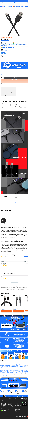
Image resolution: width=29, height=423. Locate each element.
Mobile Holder (21, 374)
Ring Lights (21, 367)
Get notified (15, 77)
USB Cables (17, 286)
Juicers (16, 373)
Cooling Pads (5, 370)
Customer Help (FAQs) (18, 405)
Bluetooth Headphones (9, 364)
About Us (9, 409)
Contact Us (16, 413)
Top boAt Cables (22, 289)
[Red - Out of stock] (4, 73)
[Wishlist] (11, 296)
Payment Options (17, 408)
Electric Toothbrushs (17, 371)
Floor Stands (20, 365)
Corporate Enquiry (10, 406)
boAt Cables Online (25, 287)
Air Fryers (7, 373)
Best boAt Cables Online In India (10, 287)
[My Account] (25, 2)
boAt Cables (21, 287)
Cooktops (4, 373)
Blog (8, 410)
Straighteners (12, 371)
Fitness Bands (21, 366)
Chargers (24, 366)
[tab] (1, 99)
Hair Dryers (8, 371)
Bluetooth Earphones (17, 363)
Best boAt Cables (4, 287)
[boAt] (14, 220)
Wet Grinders (23, 373)
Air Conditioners (3, 372)
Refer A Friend (10, 403)
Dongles (4, 369)
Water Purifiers (24, 372)
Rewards (9, 402)
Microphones (6, 365)
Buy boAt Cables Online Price (9, 289)
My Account (16, 404)
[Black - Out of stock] (2, 73)
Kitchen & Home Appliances (24, 371)
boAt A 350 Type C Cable (17, 287)
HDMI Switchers (12, 374)
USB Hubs (20, 369)
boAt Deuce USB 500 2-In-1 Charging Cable (14, 101)
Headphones (25, 363)
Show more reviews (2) (14, 283)
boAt (4, 226)
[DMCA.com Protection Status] (4, 410)
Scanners (17, 369)
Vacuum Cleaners (15, 372)
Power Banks (14, 367)
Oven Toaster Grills (11, 373)
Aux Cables (17, 367)
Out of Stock (14, 81)
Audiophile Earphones (19, 364)
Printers (15, 369)
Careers (9, 408)
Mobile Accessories (14, 286)
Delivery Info (16, 406)
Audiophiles (14, 364)
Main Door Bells (5, 375)
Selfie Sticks (25, 367)
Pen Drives (7, 369)
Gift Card (9, 400)
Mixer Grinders (19, 373)
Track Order (16, 403)
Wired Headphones (2, 364)
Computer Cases (14, 370)
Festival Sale (9, 404)
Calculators (1, 374)
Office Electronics (19, 370)
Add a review (26, 256)
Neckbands (21, 363)
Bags (23, 370)
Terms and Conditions (17, 411)
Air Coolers (7, 372)
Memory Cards (11, 369)
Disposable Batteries (6, 374)
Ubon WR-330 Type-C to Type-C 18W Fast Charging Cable (18, 308)
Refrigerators (11, 372)
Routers (1, 369)
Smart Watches (16, 366)
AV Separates (6, 366)
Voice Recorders (25, 365)
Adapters (1, 367)
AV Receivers (2, 366)
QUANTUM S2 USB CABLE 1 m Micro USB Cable (6, 308)
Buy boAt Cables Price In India (16, 289)
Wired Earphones (11, 363)
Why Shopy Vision (10, 405)
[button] (27, 2)
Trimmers (5, 371)
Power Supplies (9, 370)
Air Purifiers (19, 372)
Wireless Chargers (9, 367)
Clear (1, 74)
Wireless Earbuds (2, 363)
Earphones (6, 363)
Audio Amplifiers (10, 365)
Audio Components (15, 365)
